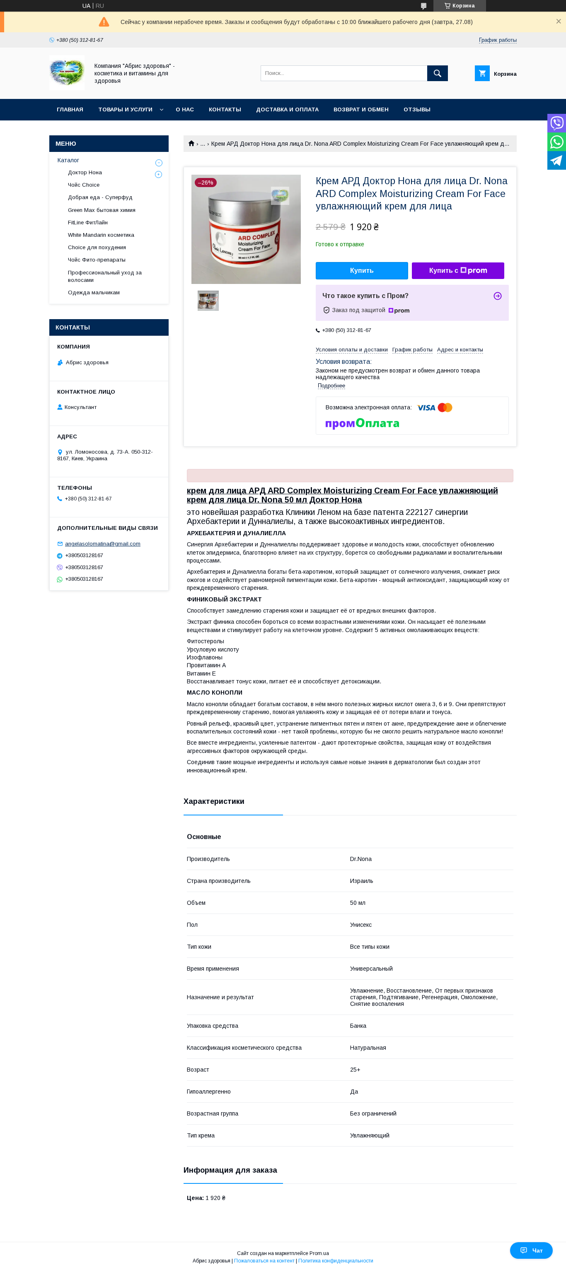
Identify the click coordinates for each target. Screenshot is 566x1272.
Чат (537, 1250)
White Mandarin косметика (101, 235)
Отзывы (417, 109)
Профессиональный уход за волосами (105, 276)
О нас (185, 109)
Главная (70, 109)
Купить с (443, 270)
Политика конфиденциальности (335, 1261)
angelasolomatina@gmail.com (102, 544)
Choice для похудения (97, 247)
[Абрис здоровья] (67, 88)
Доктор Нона (85, 172)
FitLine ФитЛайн (88, 222)
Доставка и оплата (287, 109)
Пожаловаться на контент (264, 1261)
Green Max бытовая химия (101, 210)
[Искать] (437, 73)
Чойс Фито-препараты (97, 260)
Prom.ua (319, 1253)
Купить (362, 270)
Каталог (68, 160)
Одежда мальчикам (94, 292)
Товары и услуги (125, 109)
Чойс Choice (83, 185)
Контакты (225, 109)
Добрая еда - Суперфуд (100, 197)
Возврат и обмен (361, 109)
